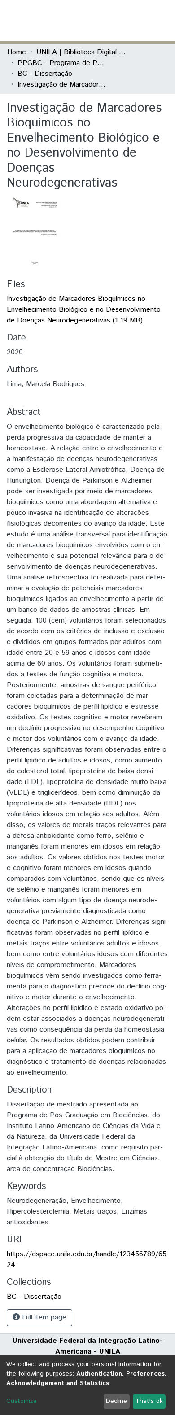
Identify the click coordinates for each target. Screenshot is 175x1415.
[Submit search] (102, 20)
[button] (115, 20)
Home (16, 52)
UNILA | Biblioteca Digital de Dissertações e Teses (81, 52)
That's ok (149, 1401)
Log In (134, 20)
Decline (116, 1401)
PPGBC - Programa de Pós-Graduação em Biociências (62, 63)
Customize (21, 1401)
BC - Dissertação (45, 74)
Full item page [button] (43, 1317)
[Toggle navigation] (162, 21)
